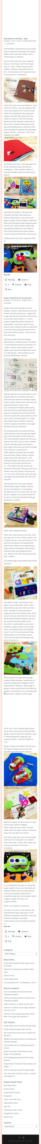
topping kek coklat (11, 1103)
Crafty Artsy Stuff (29, 41)
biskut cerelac (9, 1089)
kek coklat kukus (10, 1085)
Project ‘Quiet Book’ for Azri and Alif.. (18, 298)
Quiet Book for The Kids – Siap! (16, 39)
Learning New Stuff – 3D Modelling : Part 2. (20, 982)
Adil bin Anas (9, 975)
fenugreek (8, 1096)
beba (8, 41)
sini (5, 474)
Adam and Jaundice (26, 1004)
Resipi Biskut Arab (11, 979)
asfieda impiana (10, 1004)
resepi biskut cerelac (12, 1092)
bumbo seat (8, 1117)
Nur (5, 992)
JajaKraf (15, 492)
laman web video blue (12, 1099)
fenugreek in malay (11, 1113)
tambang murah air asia (13, 1110)
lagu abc (7, 1106)
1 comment (9, 44)
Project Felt (26, 300)
